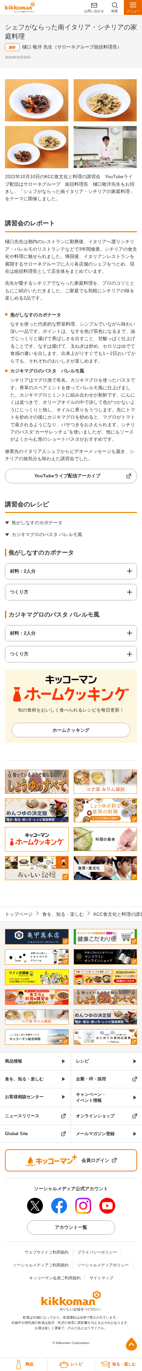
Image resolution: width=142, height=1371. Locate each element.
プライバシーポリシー (97, 1252)
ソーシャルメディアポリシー (103, 1265)
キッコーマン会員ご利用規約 (55, 1278)
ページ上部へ (131, 1344)
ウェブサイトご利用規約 (46, 1252)
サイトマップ (101, 1278)
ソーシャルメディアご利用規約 (40, 1265)
